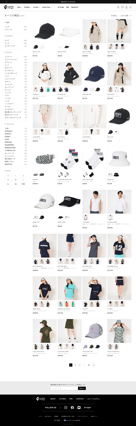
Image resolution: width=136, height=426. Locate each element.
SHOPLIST (80, 399)
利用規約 (56, 416)
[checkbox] (16, 27)
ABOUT (53, 399)
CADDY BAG (46, 7)
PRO (71, 399)
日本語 (58, 420)
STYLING (62, 399)
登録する (81, 388)
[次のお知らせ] (129, 2)
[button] (19, 7)
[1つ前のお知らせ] (7, 2)
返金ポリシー (94, 416)
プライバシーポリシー (82, 416)
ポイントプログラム (93, 399)
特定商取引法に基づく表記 (67, 416)
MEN (18, 7)
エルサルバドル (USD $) (73, 420)
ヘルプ (40, 416)
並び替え (114, 15)
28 (89, 365)
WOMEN (26, 7)
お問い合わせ (48, 416)
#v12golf (87, 407)
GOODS (35, 7)
